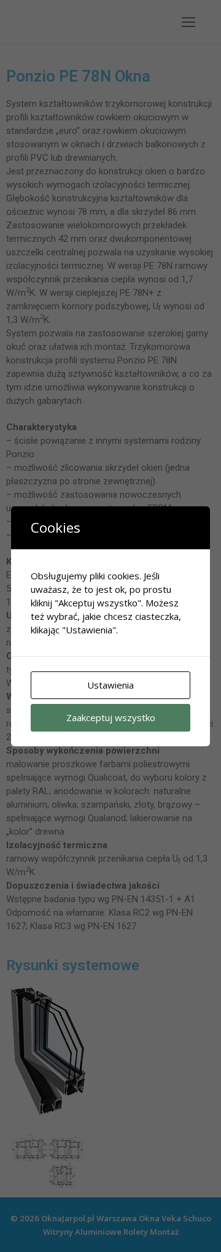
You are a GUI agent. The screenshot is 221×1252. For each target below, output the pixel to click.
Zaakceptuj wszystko (110, 717)
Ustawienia (110, 685)
